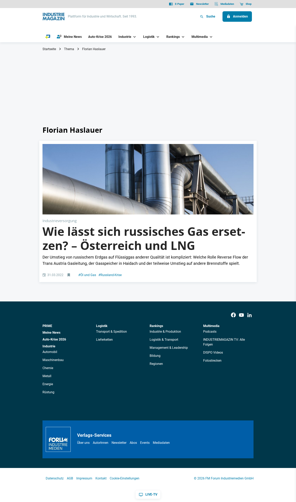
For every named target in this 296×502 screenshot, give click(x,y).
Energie (47, 384)
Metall (46, 376)
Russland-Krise (110, 275)
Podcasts (209, 331)
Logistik (102, 326)
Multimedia (211, 326)
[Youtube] (241, 315)
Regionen (156, 364)
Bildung (155, 356)
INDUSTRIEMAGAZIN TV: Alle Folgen (224, 342)
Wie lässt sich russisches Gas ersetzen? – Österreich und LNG (143, 238)
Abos (133, 443)
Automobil (49, 352)
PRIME (47, 326)
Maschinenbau (53, 360)
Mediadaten (161, 443)
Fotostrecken (212, 360)
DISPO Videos (213, 352)
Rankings (156, 326)
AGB (70, 478)
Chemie (47, 368)
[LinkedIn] (249, 315)
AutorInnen (100, 443)
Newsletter (119, 443)
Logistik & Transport (164, 340)
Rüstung (48, 392)
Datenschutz (55, 478)
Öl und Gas (87, 275)
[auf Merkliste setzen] (69, 275)
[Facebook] (233, 315)
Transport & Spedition (111, 331)
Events (145, 443)
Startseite (49, 49)
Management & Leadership (169, 348)
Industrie (48, 346)
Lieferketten (104, 340)
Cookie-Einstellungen (124, 478)
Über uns (83, 443)
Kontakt (101, 478)
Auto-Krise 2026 (54, 339)
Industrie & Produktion (165, 331)
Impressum (84, 478)
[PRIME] (47, 36)
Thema (69, 49)
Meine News (51, 332)
